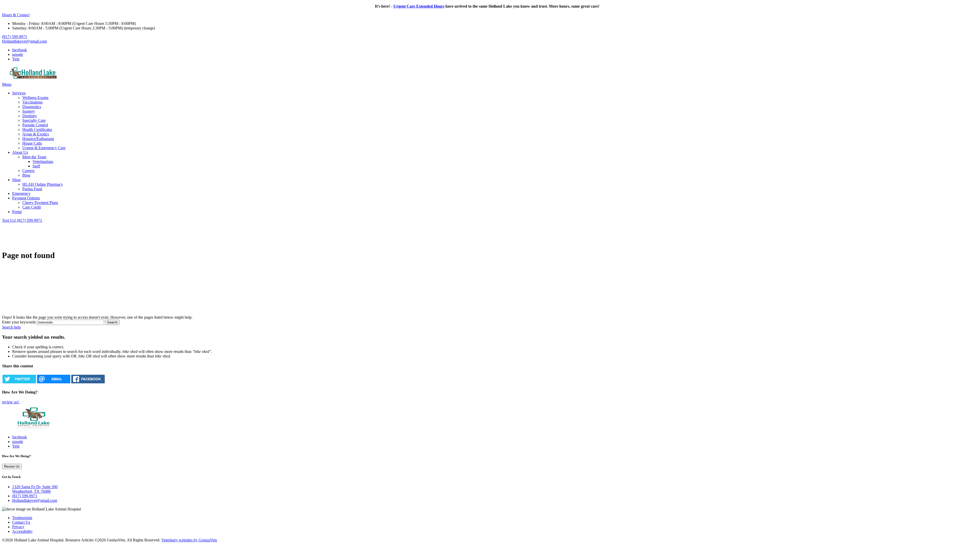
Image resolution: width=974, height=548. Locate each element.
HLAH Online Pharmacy (42, 184)
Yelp (16, 59)
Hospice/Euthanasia (38, 138)
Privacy (18, 527)
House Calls (32, 143)
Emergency (21, 193)
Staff (36, 166)
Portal (17, 212)
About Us (20, 152)
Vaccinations (32, 102)
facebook (19, 50)
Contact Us (21, 522)
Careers (28, 170)
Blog (26, 175)
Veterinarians (42, 161)
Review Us (12, 466)
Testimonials (22, 518)
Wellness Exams (35, 97)
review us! (11, 402)
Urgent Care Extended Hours (418, 6)
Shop (16, 180)
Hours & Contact (15, 15)
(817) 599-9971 (14, 37)
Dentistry (29, 116)
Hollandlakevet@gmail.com (24, 41)
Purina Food (32, 189)
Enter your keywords (19, 322)
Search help (11, 327)
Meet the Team (34, 157)
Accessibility (22, 531)
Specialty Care (34, 120)
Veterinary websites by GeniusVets (189, 540)
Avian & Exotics (35, 134)
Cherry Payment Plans (40, 202)
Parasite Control (35, 125)
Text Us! (9, 220)
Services (19, 93)
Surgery (28, 111)
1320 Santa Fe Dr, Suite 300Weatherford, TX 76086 (35, 489)
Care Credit (31, 207)
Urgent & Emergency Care (43, 148)
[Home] (33, 80)
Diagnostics (31, 107)
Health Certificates (37, 129)
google (17, 54)
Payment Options (26, 198)
